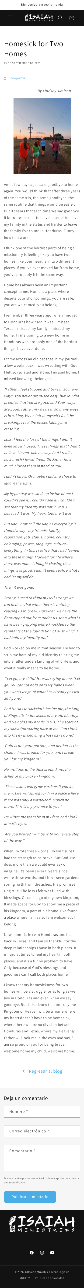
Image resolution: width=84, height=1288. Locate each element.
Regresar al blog (46, 1071)
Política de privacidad (49, 1278)
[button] (10, 17)
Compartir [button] (17, 78)
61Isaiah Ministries (37, 1272)
